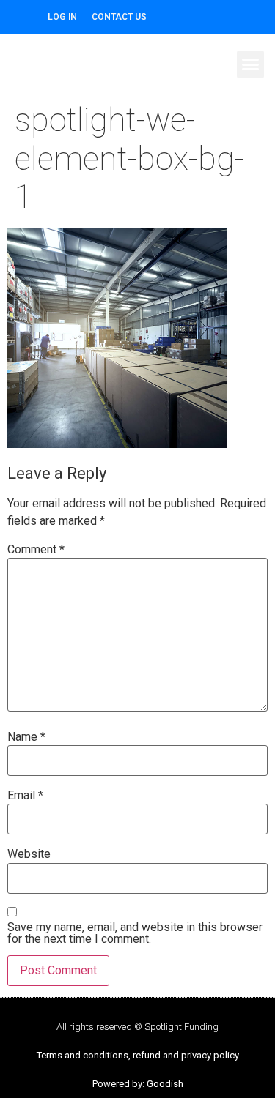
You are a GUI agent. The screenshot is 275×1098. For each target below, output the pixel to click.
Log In (62, 17)
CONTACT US (119, 17)
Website (29, 854)
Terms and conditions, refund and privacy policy (138, 1055)
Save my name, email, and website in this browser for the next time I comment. (135, 933)
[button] (251, 64)
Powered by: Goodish (137, 1083)
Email (25, 796)
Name (26, 737)
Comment (36, 550)
